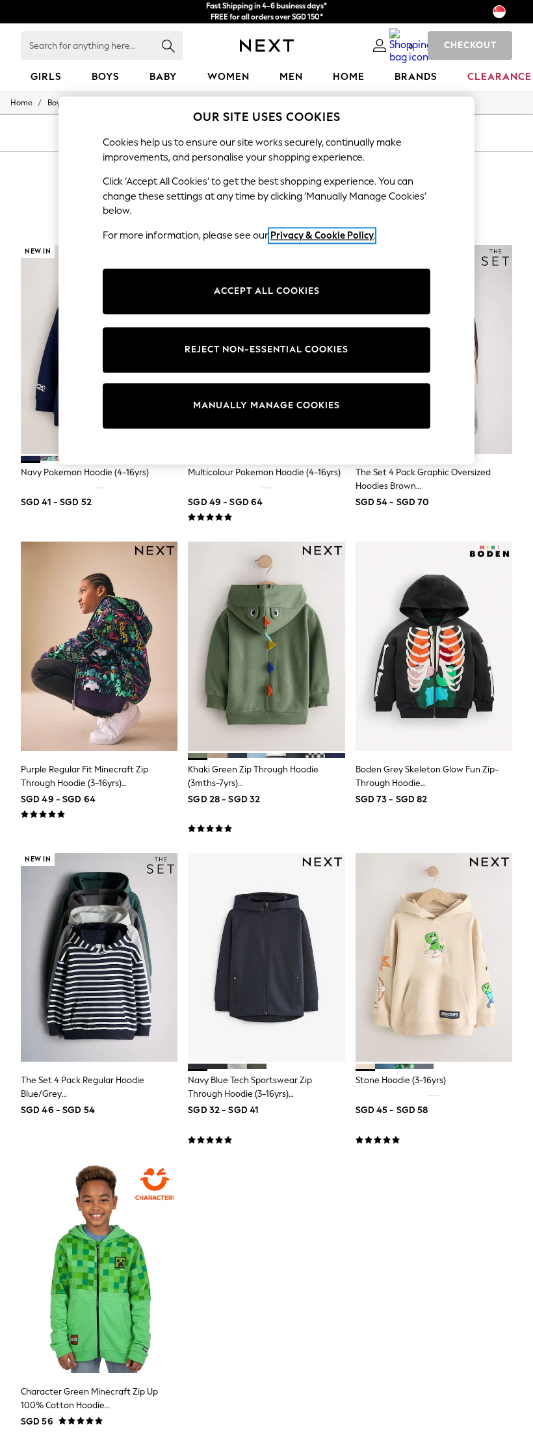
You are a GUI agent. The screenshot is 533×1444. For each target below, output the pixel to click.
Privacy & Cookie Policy (322, 235)
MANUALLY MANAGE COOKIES (266, 406)
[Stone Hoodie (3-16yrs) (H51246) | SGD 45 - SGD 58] (434, 957)
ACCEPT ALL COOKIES (267, 291)
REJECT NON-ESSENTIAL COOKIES (266, 350)
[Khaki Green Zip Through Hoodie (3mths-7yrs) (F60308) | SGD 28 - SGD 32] (266, 646)
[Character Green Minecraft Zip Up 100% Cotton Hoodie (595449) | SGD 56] (99, 1268)
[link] (379, 45)
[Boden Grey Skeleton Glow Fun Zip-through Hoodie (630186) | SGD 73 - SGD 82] (434, 646)
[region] (266, 280)
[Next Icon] (267, 45)
